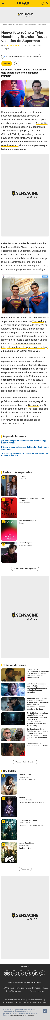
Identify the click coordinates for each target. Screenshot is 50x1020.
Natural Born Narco (26, 843)
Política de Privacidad (23, 1002)
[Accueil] (23, 3)
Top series (25, 869)
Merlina (22, 797)
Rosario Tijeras (25, 775)
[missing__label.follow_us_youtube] (7, 973)
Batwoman (33, 405)
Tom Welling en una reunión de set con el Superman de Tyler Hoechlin (24, 127)
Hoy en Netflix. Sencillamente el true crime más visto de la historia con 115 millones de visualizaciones (38, 673)
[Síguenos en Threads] (42, 973)
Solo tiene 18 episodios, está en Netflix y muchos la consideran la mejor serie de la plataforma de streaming (37, 688)
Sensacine (34, 991)
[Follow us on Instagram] (28, 973)
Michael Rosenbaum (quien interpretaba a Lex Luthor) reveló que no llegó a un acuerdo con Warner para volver (24, 347)
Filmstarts (20, 988)
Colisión (22, 476)
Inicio (4, 24)
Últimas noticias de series (25, 762)
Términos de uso (8, 1002)
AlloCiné (5, 988)
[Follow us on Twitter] (21, 973)
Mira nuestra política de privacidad (22, 1016)
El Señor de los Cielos (28, 820)
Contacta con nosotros (35, 1000)
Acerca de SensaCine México (15, 1000)
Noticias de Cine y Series (15, 24)
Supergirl (22, 130)
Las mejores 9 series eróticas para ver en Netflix (37, 745)
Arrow (9, 420)
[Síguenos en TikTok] (35, 973)
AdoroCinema (11, 991)
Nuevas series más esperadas (25, 569)
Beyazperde (37, 988)
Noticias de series (30, 24)
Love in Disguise (25, 543)
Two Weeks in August (27, 521)
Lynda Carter (39, 357)
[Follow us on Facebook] (14, 973)
